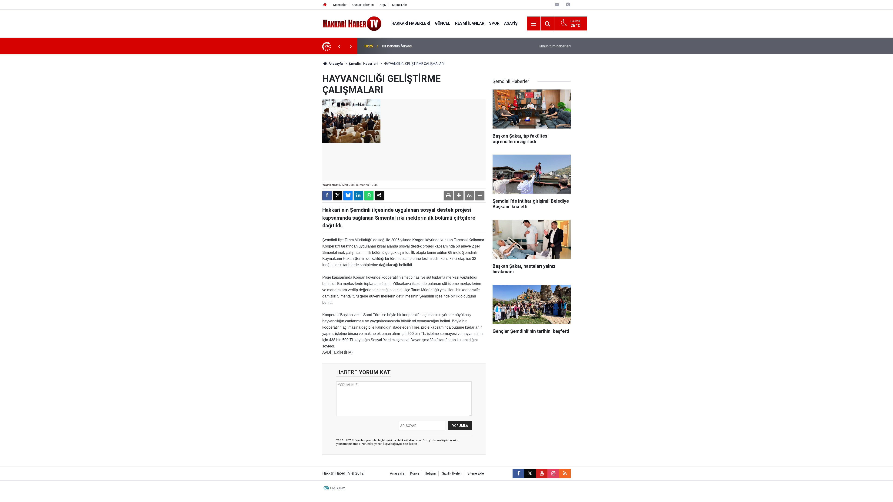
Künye (415, 474)
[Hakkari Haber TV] (352, 23)
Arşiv (383, 5)
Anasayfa (335, 64)
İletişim (430, 474)
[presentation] (339, 46)
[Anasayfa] (324, 5)
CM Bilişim (337, 488)
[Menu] (534, 23)
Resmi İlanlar (469, 23)
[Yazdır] (448, 195)
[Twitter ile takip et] (530, 473)
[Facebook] (327, 195)
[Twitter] (337, 195)
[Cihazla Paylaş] (379, 195)
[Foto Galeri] (568, 4)
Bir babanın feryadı (397, 46)
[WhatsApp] (368, 195)
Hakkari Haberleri (410, 23)
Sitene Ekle (399, 5)
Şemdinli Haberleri (363, 64)
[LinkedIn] (358, 195)
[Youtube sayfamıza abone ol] (541, 473)
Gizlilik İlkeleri (452, 474)
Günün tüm (555, 46)
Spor (494, 23)
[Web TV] (557, 4)
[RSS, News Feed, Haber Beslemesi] (565, 473)
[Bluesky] (348, 195)
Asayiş (510, 23)
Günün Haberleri (363, 5)
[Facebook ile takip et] (518, 473)
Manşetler (340, 5)
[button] (458, 195)
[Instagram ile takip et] (553, 473)
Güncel (442, 23)
